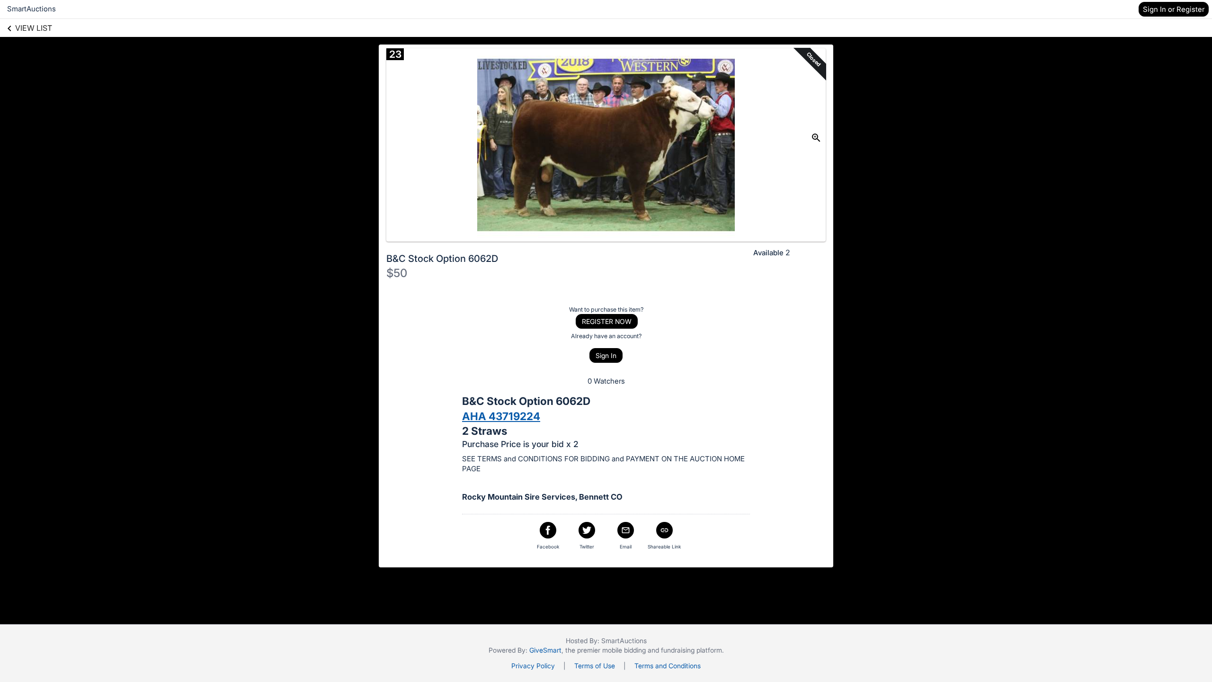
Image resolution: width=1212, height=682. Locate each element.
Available (768, 252)
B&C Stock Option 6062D (442, 258)
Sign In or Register (1173, 9)
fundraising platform (691, 650)
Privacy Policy (533, 666)
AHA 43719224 (501, 416)
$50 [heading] (396, 273)
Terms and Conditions (667, 666)
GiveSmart (545, 650)
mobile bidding (624, 650)
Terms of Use (594, 666)
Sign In (606, 355)
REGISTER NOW (607, 321)
